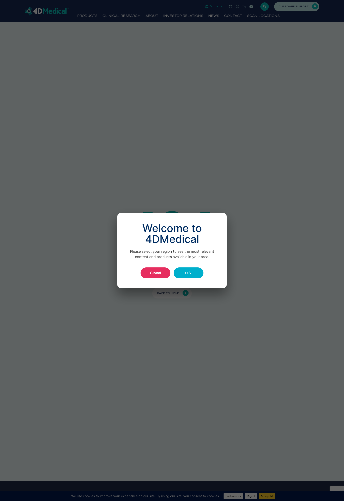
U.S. (188, 273)
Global (155, 273)
